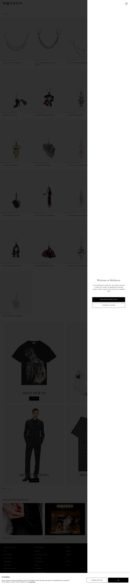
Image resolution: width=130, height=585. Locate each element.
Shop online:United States (108, 299)
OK (118, 580)
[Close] (126, 3)
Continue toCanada (108, 305)
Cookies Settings (96, 580)
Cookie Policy (32, 582)
